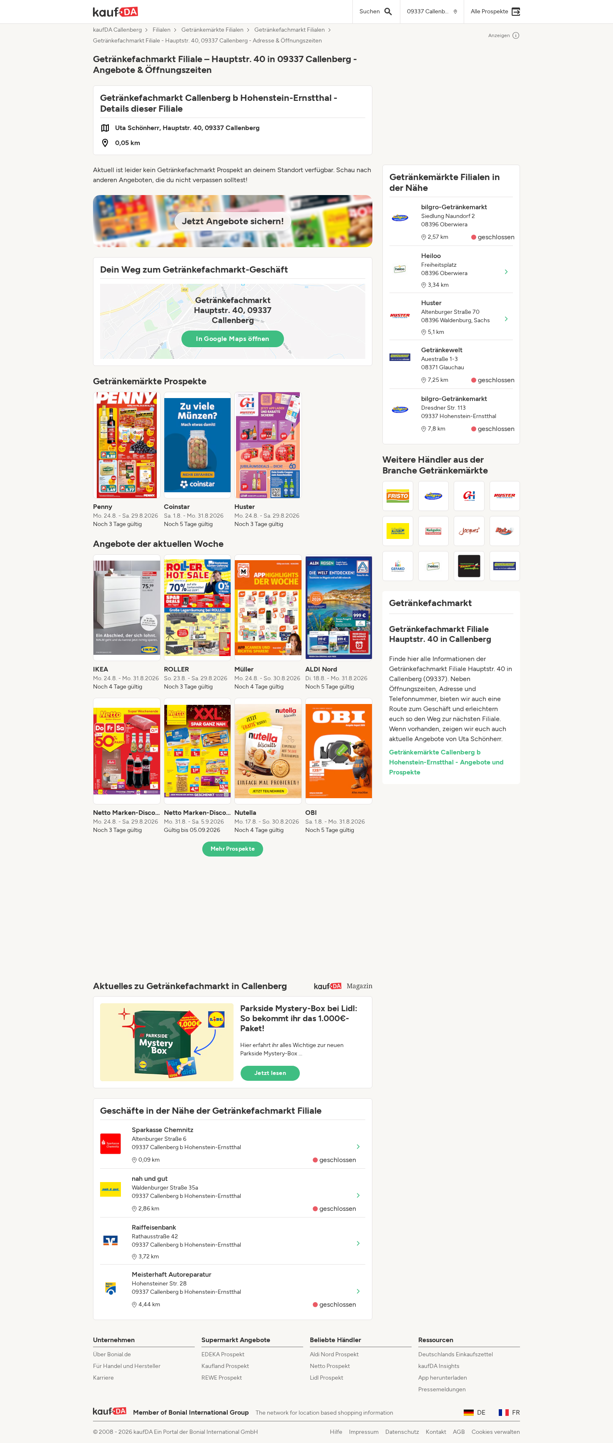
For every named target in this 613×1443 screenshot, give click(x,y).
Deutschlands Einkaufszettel (455, 1354)
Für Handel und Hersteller (127, 1366)
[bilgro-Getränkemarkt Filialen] (433, 496)
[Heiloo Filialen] (433, 566)
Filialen (162, 30)
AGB (459, 1431)
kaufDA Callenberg (117, 30)
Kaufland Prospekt (225, 1366)
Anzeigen (499, 35)
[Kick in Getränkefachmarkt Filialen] (505, 531)
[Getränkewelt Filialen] (505, 566)
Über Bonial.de (112, 1354)
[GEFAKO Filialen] (397, 566)
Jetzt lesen (270, 1073)
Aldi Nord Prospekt (334, 1354)
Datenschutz (402, 1431)
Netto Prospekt (330, 1366)
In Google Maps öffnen (232, 339)
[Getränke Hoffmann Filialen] (469, 496)
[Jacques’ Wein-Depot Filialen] (469, 531)
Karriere (103, 1377)
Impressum (364, 1431)
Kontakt (436, 1431)
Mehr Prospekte (233, 848)
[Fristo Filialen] (397, 496)
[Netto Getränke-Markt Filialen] (397, 531)
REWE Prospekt (221, 1377)
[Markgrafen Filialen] (433, 531)
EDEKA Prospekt (222, 1354)
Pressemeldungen (442, 1389)
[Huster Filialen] (505, 496)
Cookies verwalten (496, 1431)
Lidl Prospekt (326, 1377)
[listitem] (127, 460)
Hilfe (336, 1431)
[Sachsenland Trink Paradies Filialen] (469, 566)
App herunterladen (442, 1377)
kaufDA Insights (439, 1366)
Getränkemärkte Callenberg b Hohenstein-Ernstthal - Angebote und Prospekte (446, 762)
